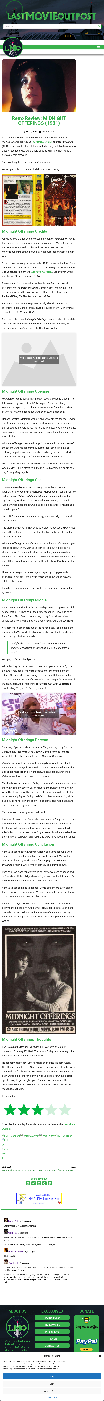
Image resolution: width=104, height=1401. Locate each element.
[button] (100, 1355)
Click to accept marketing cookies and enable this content (39, 359)
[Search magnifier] (99, 27)
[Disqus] (39, 1250)
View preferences (52, 1391)
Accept (52, 1376)
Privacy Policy (52, 1397)
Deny (52, 1383)
